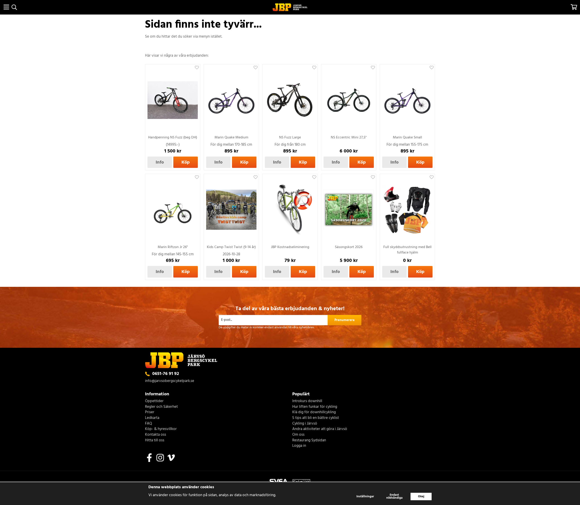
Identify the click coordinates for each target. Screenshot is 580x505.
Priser (149, 412)
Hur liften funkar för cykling (314, 407)
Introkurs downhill (307, 401)
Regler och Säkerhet (161, 407)
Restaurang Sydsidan (309, 440)
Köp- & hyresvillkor (161, 429)
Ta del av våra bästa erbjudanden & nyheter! (290, 308)
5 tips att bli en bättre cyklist (315, 418)
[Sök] (14, 7)
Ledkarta (152, 418)
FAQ (148, 424)
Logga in (299, 446)
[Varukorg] (574, 7)
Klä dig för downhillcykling (314, 412)
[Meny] (6, 7)
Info (160, 162)
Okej (421, 496)
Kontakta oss (155, 435)
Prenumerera (344, 320)
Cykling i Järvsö (304, 424)
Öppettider (154, 401)
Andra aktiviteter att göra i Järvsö (319, 429)
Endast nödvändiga (394, 496)
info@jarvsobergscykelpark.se (169, 381)
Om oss (298, 435)
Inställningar (365, 496)
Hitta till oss (154, 440)
